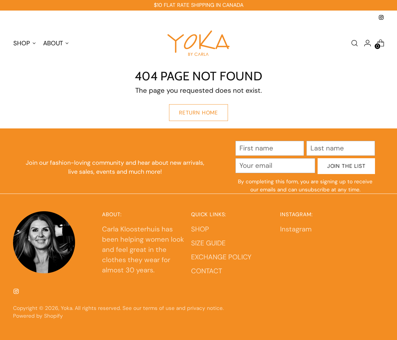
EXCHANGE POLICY (221, 257)
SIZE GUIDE (208, 243)
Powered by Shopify (38, 315)
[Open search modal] (354, 43)
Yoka (66, 308)
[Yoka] (198, 43)
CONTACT (206, 270)
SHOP (200, 229)
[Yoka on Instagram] (381, 17)
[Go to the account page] (367, 43)
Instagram (296, 229)
